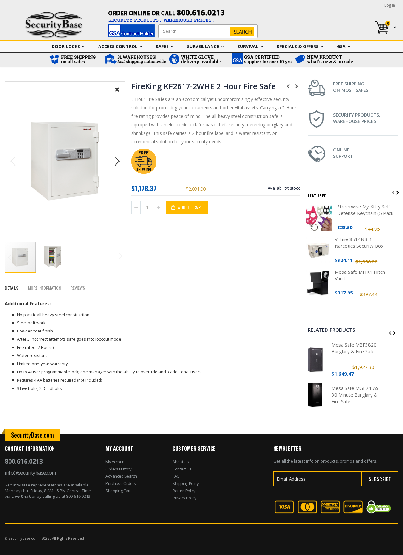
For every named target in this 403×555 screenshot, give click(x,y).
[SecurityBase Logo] (54, 25)
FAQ (176, 476)
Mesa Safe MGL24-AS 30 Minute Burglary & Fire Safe (355, 394)
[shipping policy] (143, 172)
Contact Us (182, 469)
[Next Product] (296, 85)
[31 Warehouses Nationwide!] (135, 60)
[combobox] (207, 31)
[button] (117, 94)
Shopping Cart (118, 490)
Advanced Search (121, 476)
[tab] (16, 289)
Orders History (118, 469)
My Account (115, 461)
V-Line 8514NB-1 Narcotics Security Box (359, 242)
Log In (389, 5)
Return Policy (184, 490)
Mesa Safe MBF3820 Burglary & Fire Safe (354, 348)
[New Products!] (324, 60)
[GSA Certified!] (261, 60)
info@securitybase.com (30, 472)
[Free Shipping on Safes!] (75, 60)
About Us (181, 461)
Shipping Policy (186, 483)
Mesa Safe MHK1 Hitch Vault (360, 275)
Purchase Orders (120, 483)
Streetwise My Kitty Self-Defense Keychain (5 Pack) (366, 209)
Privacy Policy (184, 498)
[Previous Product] (288, 85)
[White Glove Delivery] (198, 60)
